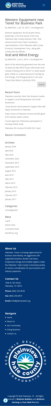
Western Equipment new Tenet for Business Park (24, 21)
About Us (11, 321)
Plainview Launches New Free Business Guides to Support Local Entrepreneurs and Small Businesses (25, 99)
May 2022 (9, 154)
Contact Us (11, 333)
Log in (7, 221)
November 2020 (12, 158)
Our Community (13, 325)
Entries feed (10, 225)
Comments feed (12, 229)
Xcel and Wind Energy (22, 54)
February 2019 (11, 187)
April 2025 (9, 150)
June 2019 (9, 175)
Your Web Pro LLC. (30, 402)
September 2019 (12, 167)
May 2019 (9, 179)
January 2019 (10, 191)
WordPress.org (11, 233)
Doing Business (13, 329)
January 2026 (10, 146)
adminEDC (12, 27)
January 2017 (10, 199)
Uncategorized (37, 27)
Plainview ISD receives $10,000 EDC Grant (23, 128)
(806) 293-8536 (18, 291)
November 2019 (12, 163)
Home (9, 317)
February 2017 (11, 195)
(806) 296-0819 (15, 296)
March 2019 (10, 183)
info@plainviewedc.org (20, 301)
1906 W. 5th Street (13, 283)
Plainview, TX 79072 (13, 286)
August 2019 (10, 171)
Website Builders (24, 399)
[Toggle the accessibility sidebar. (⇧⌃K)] (5, 400)
